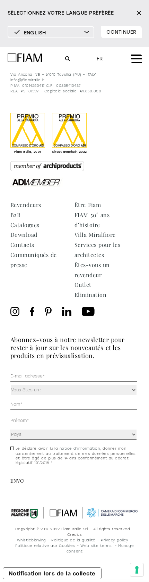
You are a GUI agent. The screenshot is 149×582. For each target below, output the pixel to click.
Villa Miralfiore (95, 234)
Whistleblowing (31, 540)
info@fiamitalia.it (27, 80)
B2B (15, 214)
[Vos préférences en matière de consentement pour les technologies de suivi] (136, 569)
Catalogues (25, 224)
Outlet (82, 284)
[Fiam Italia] (25, 58)
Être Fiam (87, 204)
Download (23, 234)
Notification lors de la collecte (52, 573)
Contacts (22, 244)
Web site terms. (96, 545)
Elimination (90, 294)
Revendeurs (25, 204)
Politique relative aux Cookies (45, 545)
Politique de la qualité (73, 540)
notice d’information (80, 448)
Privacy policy (114, 540)
